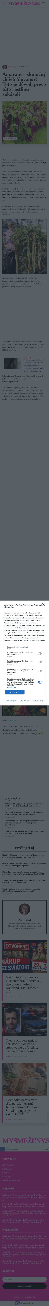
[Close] (44, 605)
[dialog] (24, 653)
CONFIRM (14, 692)
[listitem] (24, 648)
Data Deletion (11, 701)
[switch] (40, 653)
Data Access (24, 701)
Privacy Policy (38, 701)
